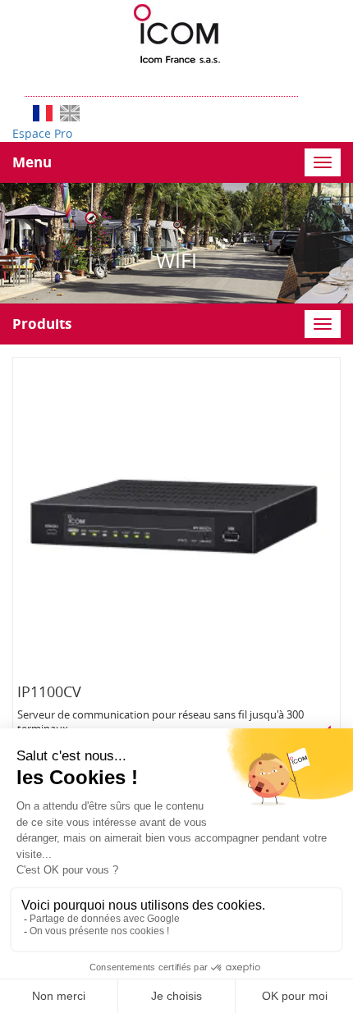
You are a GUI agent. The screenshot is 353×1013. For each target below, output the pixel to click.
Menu (32, 162)
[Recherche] (306, 80)
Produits (41, 323)
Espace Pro (42, 133)
